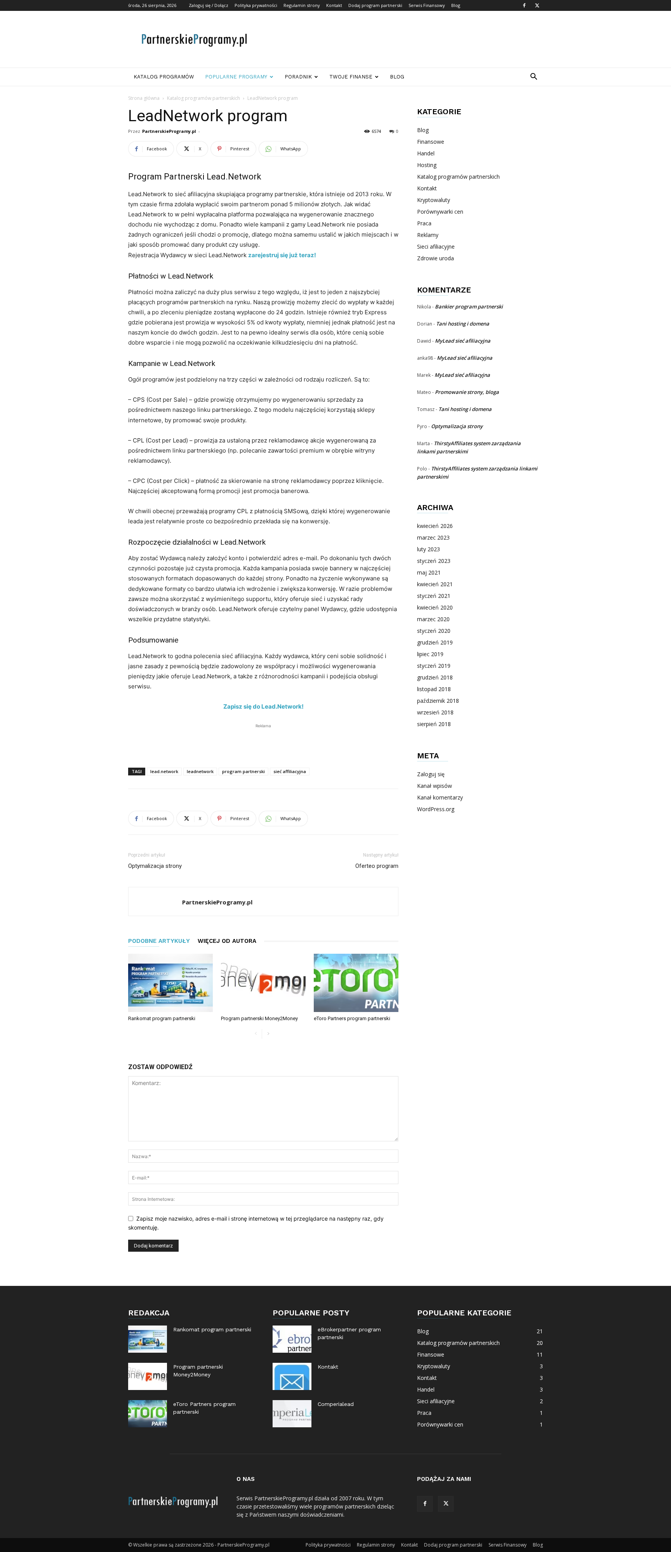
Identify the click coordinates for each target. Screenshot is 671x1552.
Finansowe (430, 141)
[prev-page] (256, 1034)
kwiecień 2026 (435, 526)
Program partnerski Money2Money (259, 1018)
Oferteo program (376, 865)
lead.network (164, 771)
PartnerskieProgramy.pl (169, 131)
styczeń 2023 (433, 560)
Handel (426, 153)
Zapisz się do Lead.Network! (263, 706)
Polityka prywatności (256, 5)
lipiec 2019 (430, 654)
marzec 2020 (433, 619)
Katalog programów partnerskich (203, 98)
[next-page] (268, 1034)
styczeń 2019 (433, 665)
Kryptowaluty (433, 200)
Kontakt (334, 5)
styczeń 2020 (433, 630)
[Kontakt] (292, 1376)
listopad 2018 (434, 689)
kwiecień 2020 (435, 607)
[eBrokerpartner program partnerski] (292, 1339)
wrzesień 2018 (435, 712)
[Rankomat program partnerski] (170, 983)
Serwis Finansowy (427, 5)
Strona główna (144, 98)
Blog (455, 5)
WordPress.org (435, 809)
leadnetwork (200, 771)
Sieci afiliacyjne (436, 246)
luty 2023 (428, 549)
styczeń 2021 (433, 595)
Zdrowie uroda (435, 258)
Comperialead (336, 1404)
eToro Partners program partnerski (352, 1018)
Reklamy (427, 235)
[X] (537, 5)
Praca (424, 223)
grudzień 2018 (435, 677)
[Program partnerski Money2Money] (263, 983)
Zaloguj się (431, 774)
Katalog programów (164, 77)
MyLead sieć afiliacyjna (462, 340)
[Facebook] (524, 5)
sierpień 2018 (434, 724)
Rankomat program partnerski (161, 1018)
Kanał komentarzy (440, 797)
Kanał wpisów (434, 785)
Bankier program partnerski (469, 306)
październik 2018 (438, 700)
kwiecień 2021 (435, 584)
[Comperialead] (292, 1413)
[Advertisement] (401, 39)
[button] (533, 77)
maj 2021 (429, 572)
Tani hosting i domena (462, 323)
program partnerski (243, 771)
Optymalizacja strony (155, 865)
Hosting (426, 165)
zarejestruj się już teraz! (282, 255)
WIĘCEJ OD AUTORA (227, 940)
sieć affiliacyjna (289, 771)
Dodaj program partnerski (375, 5)
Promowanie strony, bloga (467, 391)
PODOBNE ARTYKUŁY (159, 940)
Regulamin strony (301, 5)
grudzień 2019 (435, 642)
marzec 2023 (433, 537)
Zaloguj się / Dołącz (208, 5)
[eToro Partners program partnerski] (356, 983)
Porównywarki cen (440, 211)
